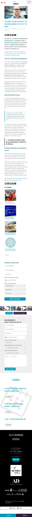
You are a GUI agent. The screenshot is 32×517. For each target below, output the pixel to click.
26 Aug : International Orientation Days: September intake (15, 389)
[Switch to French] (2, 2)
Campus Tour (16, 459)
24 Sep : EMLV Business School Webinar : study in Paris (13, 405)
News (16, 437)
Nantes (14, 451)
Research (8, 16)
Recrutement (16, 461)
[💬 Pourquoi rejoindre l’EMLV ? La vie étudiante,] (24, 308)
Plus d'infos (8, 397)
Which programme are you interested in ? (13, 345)
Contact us (9, 515)
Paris (11, 451)
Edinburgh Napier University (11, 43)
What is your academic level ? (11, 350)
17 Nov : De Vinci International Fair (15, 419)
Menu (29, 2)
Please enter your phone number (11, 277)
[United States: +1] (6, 280)
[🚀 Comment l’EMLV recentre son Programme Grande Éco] (13, 308)
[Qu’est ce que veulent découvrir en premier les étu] (7, 308)
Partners (15, 28)
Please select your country (10, 283)
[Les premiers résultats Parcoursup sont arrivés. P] (18, 308)
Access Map (21, 501)
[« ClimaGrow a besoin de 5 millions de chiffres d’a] (2, 308)
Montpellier (19, 451)
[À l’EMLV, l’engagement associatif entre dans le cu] (29, 308)
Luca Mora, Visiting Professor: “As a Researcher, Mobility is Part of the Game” (15, 24)
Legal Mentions (8, 502)
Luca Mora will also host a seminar (11, 53)
